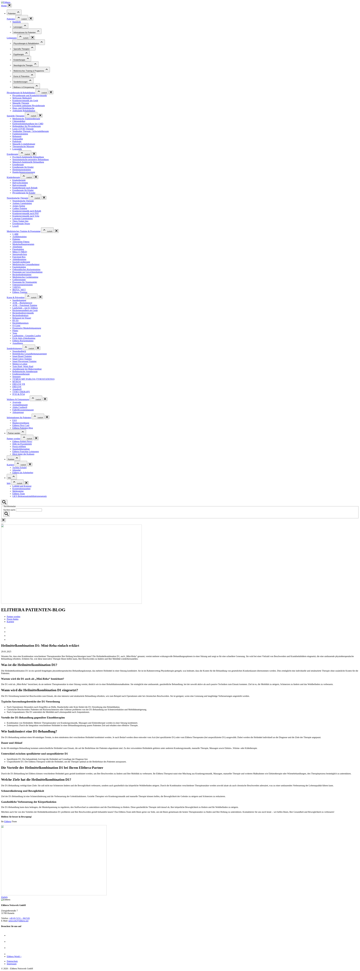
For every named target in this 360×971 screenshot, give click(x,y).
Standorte (16, 22)
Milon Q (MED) (19, 252)
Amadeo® (17, 389)
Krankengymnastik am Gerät (25, 100)
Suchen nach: (9, 510)
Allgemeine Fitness (20, 241)
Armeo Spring (18, 206)
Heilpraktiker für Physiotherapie (26, 126)
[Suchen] (6, 514)
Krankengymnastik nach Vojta (25, 216)
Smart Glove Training (22, 359)
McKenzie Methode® (22, 98)
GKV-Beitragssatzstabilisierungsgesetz (29, 496)
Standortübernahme (21, 449)
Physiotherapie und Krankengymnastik (29, 95)
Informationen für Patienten (25, 32)
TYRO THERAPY (21, 391)
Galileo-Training (19, 208)
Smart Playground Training (24, 361)
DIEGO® (16, 386)
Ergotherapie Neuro (21, 223)
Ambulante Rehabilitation (23, 110)
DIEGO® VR (18, 384)
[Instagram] (9, 948)
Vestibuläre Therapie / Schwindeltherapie (30, 131)
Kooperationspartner (21, 488)
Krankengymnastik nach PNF (25, 213)
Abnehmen (17, 247)
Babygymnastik (19, 185)
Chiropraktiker (18, 121)
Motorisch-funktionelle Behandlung (28, 162)
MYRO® (16, 381)
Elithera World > (14, 956)
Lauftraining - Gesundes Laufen (26, 335)
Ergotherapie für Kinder (23, 167)
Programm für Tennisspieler (24, 282)
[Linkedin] (9, 954)
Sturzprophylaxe (19, 254)
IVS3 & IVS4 (18, 394)
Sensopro (16, 376)
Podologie (16, 141)
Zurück (4, 897)
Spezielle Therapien (22, 49)
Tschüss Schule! (19, 467)
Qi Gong (16, 325)
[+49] (8, 632)
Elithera (7, 821)
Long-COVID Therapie (23, 129)
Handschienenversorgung (23, 172)
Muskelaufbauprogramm (23, 244)
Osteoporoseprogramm (22, 284)
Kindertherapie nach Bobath (24, 188)
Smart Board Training (22, 356)
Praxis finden (12, 619)
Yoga (14, 333)
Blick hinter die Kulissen (23, 454)
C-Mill (15, 234)
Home (4, 5)
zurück (24, 19)
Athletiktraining (19, 259)
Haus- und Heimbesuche (23, 108)
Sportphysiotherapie (21, 262)
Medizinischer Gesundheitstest (25, 264)
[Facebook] (9, 941)
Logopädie (17, 149)
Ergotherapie (19, 54)
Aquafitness (17, 343)
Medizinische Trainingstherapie (26, 118)
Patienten (12, 14)
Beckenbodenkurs (20, 315)
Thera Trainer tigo (20, 221)
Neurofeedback (19, 351)
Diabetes (16, 239)
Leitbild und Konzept (21, 486)
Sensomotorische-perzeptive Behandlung (30, 159)
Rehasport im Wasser (21, 318)
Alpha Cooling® (19, 407)
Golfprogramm (19, 279)
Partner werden (14, 433)
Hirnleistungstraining (21, 169)
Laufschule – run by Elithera (25, 308)
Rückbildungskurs (20, 323)
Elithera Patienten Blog (22, 428)
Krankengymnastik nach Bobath (26, 211)
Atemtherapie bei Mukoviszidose (27, 369)
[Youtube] (9, 935)
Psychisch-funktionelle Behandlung (28, 157)
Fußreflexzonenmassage (23, 410)
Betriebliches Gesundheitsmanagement (29, 354)
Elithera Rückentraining (22, 340)
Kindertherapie (20, 60)
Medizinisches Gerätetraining (25, 277)
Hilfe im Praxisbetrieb (22, 444)
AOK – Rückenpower (22, 303)
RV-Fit (15, 320)
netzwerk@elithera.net (18, 921)
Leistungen (18, 27)
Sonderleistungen (21, 82)
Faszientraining (19, 267)
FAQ (14, 420)
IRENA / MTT (19, 290)
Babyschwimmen (20, 182)
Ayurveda (16, 402)
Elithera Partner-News (22, 441)
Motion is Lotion (19, 364)
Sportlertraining (19, 300)
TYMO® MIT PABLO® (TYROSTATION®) (33, 379)
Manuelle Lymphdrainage (23, 144)
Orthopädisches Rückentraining (26, 269)
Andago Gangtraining (22, 203)
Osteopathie (17, 139)
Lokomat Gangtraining (22, 218)
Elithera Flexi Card (20, 425)
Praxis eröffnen (19, 446)
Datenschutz (12, 961)
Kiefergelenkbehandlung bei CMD (27, 123)
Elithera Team (18, 493)
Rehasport (16, 136)
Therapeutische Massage (23, 146)
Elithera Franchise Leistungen (25, 451)
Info (10, 478)
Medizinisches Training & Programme (29, 71)
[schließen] (9, 5)
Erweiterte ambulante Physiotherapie (28, 105)
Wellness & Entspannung (24, 87)
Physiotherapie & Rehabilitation (27, 43)
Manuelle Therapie (20, 103)
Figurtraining (18, 249)
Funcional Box (19, 257)
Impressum (11, 964)
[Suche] (4, 502)
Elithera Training (19, 292)
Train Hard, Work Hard (22, 366)
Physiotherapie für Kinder (23, 193)
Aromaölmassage (20, 405)
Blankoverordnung (20, 423)
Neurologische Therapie (23, 65)
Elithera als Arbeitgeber (22, 472)
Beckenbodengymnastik (23, 313)
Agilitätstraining (19, 236)
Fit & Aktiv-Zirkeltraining (23, 338)
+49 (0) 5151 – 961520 (19, 918)
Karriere (11, 459)
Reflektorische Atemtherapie (25, 371)
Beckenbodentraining (21, 274)
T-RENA (16, 287)
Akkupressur (18, 412)
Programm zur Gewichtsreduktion (27, 272)
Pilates (15, 330)
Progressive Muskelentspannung (26, 328)
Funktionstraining (20, 134)
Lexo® (15, 226)
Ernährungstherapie (21, 374)
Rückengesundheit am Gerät (25, 310)
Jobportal (16, 470)
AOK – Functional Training (24, 305)
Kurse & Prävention (22, 76)
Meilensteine (18, 491)
